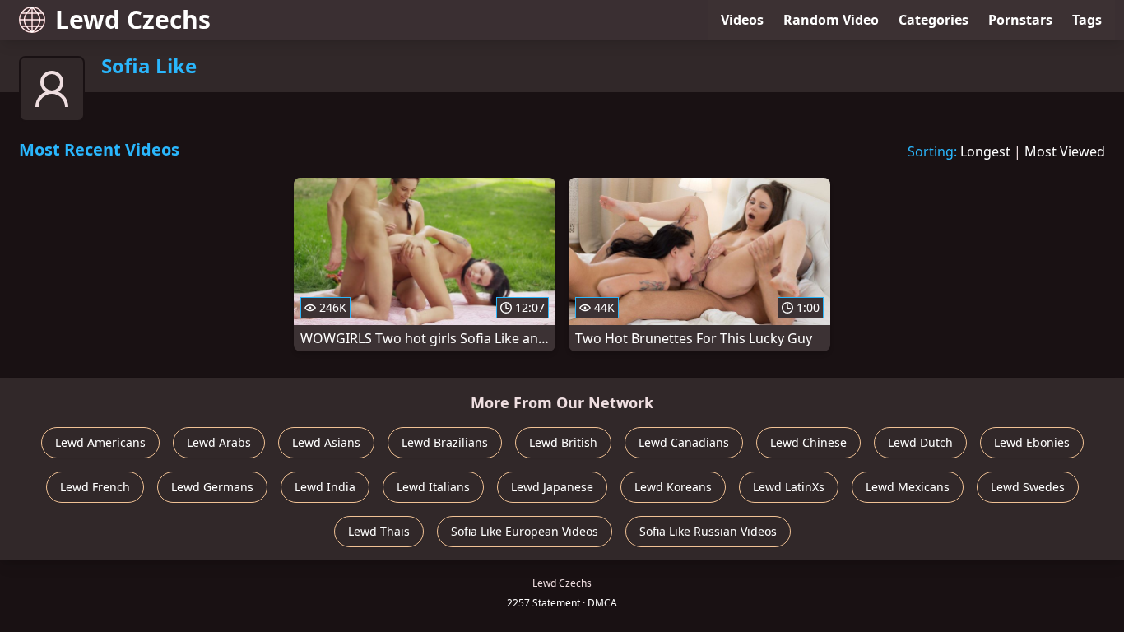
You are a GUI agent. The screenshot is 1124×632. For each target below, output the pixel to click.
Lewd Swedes (1028, 487)
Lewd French (95, 487)
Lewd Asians (326, 442)
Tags (1087, 20)
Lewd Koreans (673, 487)
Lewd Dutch (920, 442)
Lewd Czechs (133, 19)
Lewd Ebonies (1032, 442)
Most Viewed (1064, 151)
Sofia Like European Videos (524, 531)
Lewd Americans (100, 442)
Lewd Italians (433, 487)
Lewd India (325, 487)
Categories (933, 20)
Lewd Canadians (684, 442)
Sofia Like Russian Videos (708, 531)
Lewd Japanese (552, 487)
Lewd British (563, 442)
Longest (985, 151)
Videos (742, 20)
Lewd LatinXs (788, 487)
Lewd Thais (379, 531)
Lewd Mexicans (908, 487)
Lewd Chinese (808, 442)
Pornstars (1020, 20)
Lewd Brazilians (445, 442)
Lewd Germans (212, 487)
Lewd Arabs (219, 442)
